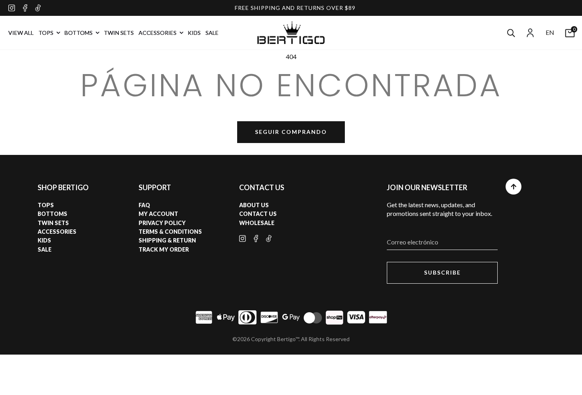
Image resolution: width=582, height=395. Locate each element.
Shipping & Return (167, 240)
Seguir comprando (291, 131)
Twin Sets (53, 222)
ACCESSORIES (158, 32)
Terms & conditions (170, 231)
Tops (46, 205)
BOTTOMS (79, 32)
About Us (254, 205)
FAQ (144, 205)
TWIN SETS (119, 32)
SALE (212, 32)
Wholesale (256, 222)
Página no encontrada (291, 85)
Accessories (57, 231)
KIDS (194, 32)
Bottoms (52, 213)
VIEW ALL (21, 32)
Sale (44, 249)
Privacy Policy (162, 222)
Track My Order (164, 249)
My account (158, 213)
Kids (44, 240)
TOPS (46, 32)
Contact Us (258, 213)
